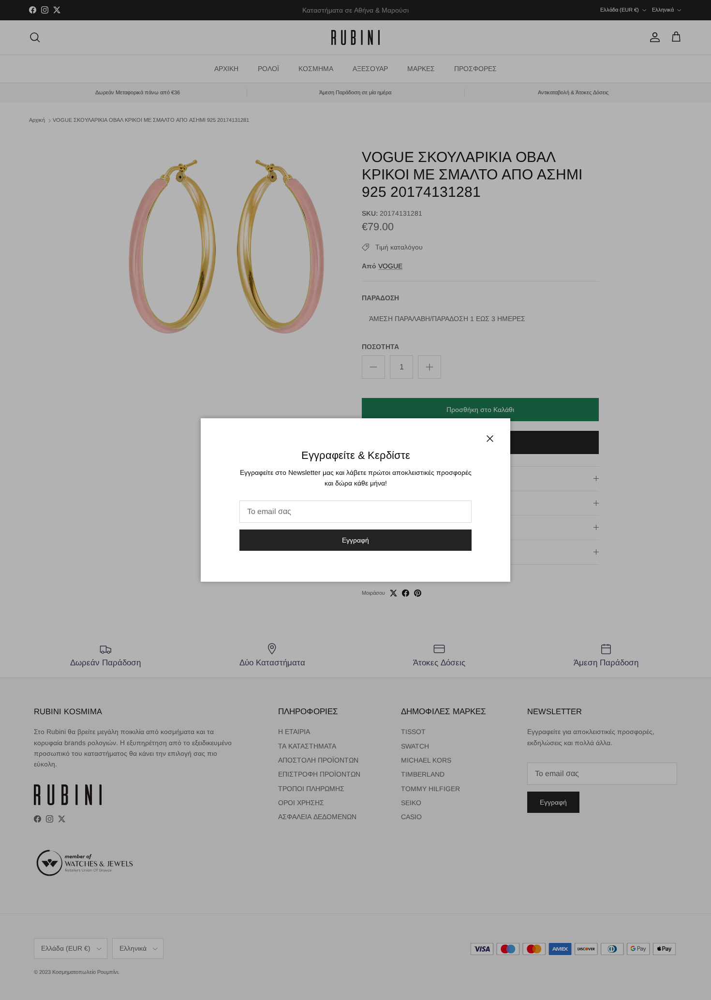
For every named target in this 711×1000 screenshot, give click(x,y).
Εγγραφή (355, 540)
